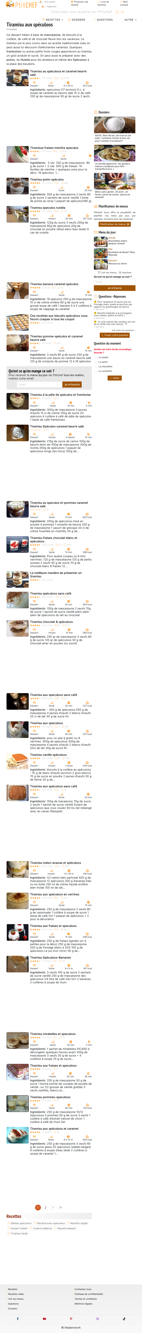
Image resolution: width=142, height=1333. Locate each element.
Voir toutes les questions (123, 330)
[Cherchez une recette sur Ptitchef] (117, 12)
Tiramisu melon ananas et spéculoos (55, 863)
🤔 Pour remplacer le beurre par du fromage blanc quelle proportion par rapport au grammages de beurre (113, 304)
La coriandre (105, 371)
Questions (104, 19)
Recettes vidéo (16, 1294)
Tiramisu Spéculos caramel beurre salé (57, 426)
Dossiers (78, 19)
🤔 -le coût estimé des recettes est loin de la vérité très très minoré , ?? (114, 323)
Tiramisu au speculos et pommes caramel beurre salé (59, 504)
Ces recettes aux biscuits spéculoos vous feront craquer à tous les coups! (59, 317)
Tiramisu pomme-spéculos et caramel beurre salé (56, 338)
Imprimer (126, 272)
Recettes (52, 19)
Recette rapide (79, 1223)
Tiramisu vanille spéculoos (48, 754)
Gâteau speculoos (21, 1223)
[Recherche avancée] (122, 12)
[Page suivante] (53, 1207)
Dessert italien (19, 1228)
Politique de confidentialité (89, 1294)
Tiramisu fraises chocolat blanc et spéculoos (53, 539)
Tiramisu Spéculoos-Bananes (50, 957)
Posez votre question (116, 335)
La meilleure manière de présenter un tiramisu (56, 574)
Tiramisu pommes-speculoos (50, 1097)
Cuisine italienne (42, 1228)
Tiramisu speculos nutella (47, 207)
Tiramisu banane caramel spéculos (54, 284)
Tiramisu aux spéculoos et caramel (54, 1128)
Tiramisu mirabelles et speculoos (53, 1034)
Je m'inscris (72, 384)
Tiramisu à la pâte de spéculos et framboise (60, 394)
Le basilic (103, 357)
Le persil (103, 361)
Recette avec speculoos (51, 1223)
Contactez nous (83, 1289)
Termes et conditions (86, 1299)
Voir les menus (109, 272)
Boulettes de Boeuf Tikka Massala (121, 253)
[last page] (60, 1207)
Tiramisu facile (19, 1233)
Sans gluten (49, 2)
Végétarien (51, 6)
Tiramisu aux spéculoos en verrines (54, 894)
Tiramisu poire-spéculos (47, 179)
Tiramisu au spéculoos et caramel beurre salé (58, 73)
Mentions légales (83, 1303)
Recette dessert (67, 1228)
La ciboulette (105, 366)
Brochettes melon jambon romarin (117, 242)
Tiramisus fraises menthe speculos (54, 148)
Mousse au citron (117, 263)
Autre (129, 19)
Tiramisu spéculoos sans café (50, 593)
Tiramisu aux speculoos (46, 723)
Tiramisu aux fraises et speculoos (53, 926)
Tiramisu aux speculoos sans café (53, 695)
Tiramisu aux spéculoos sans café (53, 786)
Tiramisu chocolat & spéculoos (51, 622)
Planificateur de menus (113, 224)
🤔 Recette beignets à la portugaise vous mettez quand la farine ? (113, 314)
